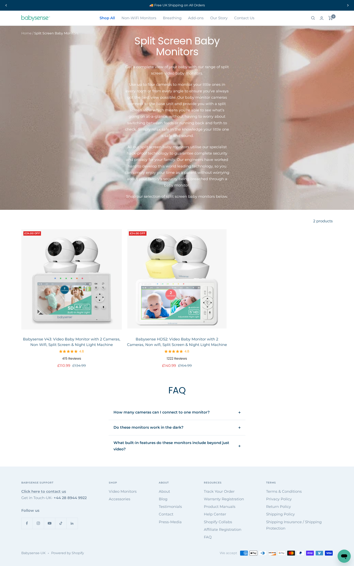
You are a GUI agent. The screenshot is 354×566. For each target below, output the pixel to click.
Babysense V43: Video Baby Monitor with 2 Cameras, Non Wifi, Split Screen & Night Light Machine (71, 342)
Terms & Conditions (284, 491)
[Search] (313, 18)
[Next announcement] (348, 5)
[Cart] (330, 18)
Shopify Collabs (218, 522)
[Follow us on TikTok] (60, 523)
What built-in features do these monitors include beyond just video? (171, 446)
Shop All (107, 18)
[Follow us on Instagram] (38, 523)
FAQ (208, 537)
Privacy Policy (279, 499)
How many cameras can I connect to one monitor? (161, 412)
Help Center (215, 514)
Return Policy (278, 506)
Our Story (219, 18)
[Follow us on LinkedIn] (72, 523)
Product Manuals (219, 506)
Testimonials (170, 506)
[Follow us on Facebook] (27, 523)
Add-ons (196, 18)
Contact (166, 514)
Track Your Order (219, 491)
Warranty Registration (224, 499)
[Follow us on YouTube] (49, 523)
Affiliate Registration (222, 529)
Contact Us (244, 18)
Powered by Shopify (67, 553)
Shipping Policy (280, 514)
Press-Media (170, 522)
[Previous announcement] (6, 5)
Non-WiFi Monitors (138, 18)
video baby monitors (183, 73)
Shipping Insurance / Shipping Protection (294, 525)
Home (26, 33)
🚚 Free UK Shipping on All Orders (177, 5)
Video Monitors (123, 491)
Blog (163, 499)
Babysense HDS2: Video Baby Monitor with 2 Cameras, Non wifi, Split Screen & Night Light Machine (177, 342)
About (164, 491)
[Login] (321, 18)
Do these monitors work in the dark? (148, 427)
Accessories (119, 499)
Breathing (172, 18)
